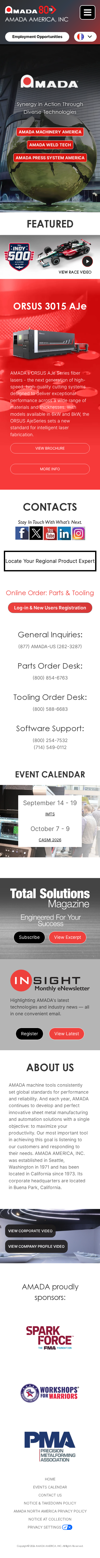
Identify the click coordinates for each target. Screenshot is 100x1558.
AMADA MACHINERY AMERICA (50, 132)
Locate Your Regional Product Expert (50, 561)
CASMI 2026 (50, 839)
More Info (65, 468)
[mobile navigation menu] (87, 12)
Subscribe (29, 937)
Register (29, 1033)
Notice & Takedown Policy (50, 1503)
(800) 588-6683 (50, 709)
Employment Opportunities (37, 36)
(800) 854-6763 (50, 677)
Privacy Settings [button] (44, 1527)
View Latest (66, 1033)
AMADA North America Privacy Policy (50, 1511)
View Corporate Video (30, 1231)
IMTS (50, 814)
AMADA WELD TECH (50, 145)
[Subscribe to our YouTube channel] (50, 533)
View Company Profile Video (36, 1246)
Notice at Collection (50, 1519)
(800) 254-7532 (50, 740)
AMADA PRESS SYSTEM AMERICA (50, 158)
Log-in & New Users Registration (53, 607)
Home (50, 1479)
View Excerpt (67, 937)
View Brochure (50, 448)
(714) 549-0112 (50, 747)
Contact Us (50, 1495)
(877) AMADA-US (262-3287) (50, 646)
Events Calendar (50, 1487)
